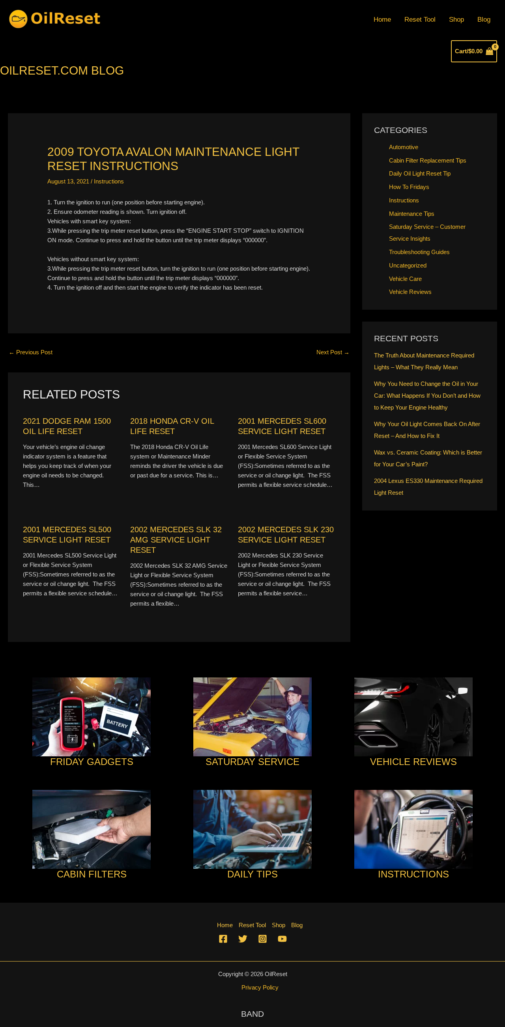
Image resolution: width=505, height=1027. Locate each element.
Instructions (109, 181)
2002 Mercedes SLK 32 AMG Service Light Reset (176, 539)
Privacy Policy (260, 987)
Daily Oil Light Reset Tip (420, 173)
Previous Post (30, 352)
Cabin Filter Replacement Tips (427, 160)
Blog (483, 19)
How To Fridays (409, 186)
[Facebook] (223, 938)
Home (382, 19)
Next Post (333, 352)
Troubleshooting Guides (419, 252)
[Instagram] (262, 938)
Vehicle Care (405, 278)
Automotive (403, 147)
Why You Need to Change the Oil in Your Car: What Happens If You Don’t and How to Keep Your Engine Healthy (427, 395)
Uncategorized (407, 265)
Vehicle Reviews (410, 291)
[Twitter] (242, 938)
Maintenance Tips (411, 213)
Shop (456, 19)
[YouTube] (282, 938)
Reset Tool (420, 19)
